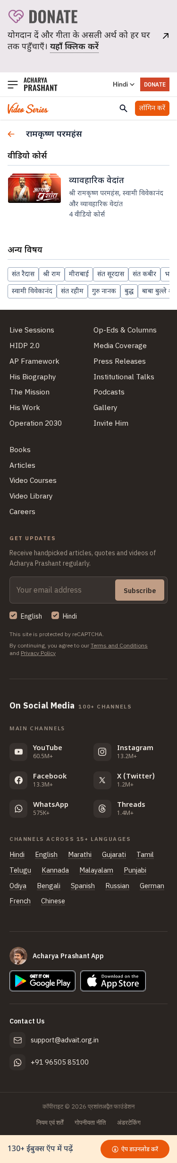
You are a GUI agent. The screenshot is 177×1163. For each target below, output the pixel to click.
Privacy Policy (38, 652)
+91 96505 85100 (60, 1062)
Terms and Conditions (119, 645)
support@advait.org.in (65, 1039)
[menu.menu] (13, 84)
